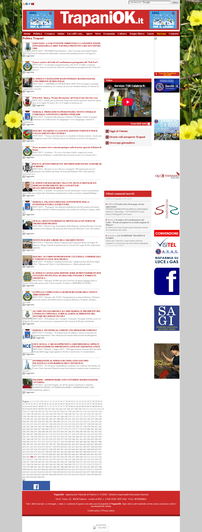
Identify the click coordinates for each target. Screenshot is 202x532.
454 (31, 452)
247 (43, 426)
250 (54, 426)
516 (28, 459)
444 (73, 449)
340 (77, 437)
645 (39, 474)
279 (84, 429)
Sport (89, 33)
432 (28, 449)
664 (31, 477)
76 (61, 406)
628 (54, 472)
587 (58, 467)
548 (69, 462)
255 (73, 426)
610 (66, 469)
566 (58, 464)
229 (54, 424)
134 (92, 411)
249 (50, 426)
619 (100, 469)
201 (28, 421)
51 (75, 404)
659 (92, 474)
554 (92, 462)
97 (37, 409)
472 (100, 452)
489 (84, 454)
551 (81, 462)
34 (29, 404)
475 (31, 454)
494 (24, 457)
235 (77, 424)
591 (73, 467)
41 (48, 404)
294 (62, 431)
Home (27, 33)
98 (40, 409)
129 (73, 411)
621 (28, 472)
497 (35, 457)
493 (100, 454)
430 (100, 447)
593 (81, 467)
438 (50, 449)
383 (81, 442)
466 (77, 452)
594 (84, 467)
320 (81, 434)
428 (92, 447)
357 (62, 439)
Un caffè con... (75, 33)
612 (73, 469)
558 (28, 464)
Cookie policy (94, 510)
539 (35, 462)
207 (50, 421)
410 (24, 447)
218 (92, 421)
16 (61, 401)
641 (24, 474)
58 (93, 404)
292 (54, 431)
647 (47, 474)
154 (88, 414)
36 (34, 404)
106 (68, 409)
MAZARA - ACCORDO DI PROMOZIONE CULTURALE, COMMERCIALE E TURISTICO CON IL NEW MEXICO (67, 257)
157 (100, 414)
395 (47, 444)
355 (54, 439)
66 (34, 406)
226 (43, 424)
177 (96, 416)
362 (81, 439)
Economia (109, 33)
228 (50, 424)
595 (88, 467)
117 (28, 411)
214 (77, 421)
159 (28, 416)
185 (47, 419)
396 (50, 444)
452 (24, 452)
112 (91, 409)
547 (66, 462)
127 (66, 411)
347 (24, 439)
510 (84, 457)
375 (50, 442)
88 (93, 406)
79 (69, 406)
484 (66, 454)
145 (54, 414)
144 (50, 414)
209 (58, 421)
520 (43, 459)
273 (62, 429)
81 (75, 406)
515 (24, 459)
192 (73, 419)
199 (100, 419)
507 (73, 457)
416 (47, 447)
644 (35, 474)
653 (69, 474)
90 (99, 406)
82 (77, 406)
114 (98, 409)
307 (31, 434)
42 (50, 404)
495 (28, 457)
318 (73, 434)
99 (42, 409)
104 (60, 409)
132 (84, 411)
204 (39, 421)
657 (84, 474)
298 (77, 431)
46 (61, 404)
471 (96, 452)
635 (81, 472)
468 (84, 452)
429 (96, 447)
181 (31, 419)
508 (77, 457)
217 (88, 421)
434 (35, 449)
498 (39, 457)
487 (77, 454)
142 (43, 414)
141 (39, 414)
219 (96, 421)
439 (54, 449)
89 (96, 406)
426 (84, 447)
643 (31, 474)
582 (39, 467)
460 (54, 452)
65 (32, 406)
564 (50, 464)
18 (66, 401)
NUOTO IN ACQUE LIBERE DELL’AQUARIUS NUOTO (58, 240)
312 (50, 434)
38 (40, 404)
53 (80, 404)
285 (28, 431)
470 (92, 452)
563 (47, 464)
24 (83, 401)
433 (31, 449)
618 (96, 469)
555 (96, 462)
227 (47, 424)
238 (88, 424)
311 (47, 434)
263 (24, 429)
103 (57, 409)
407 (92, 444)
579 (28, 467)
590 (69, 467)
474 (28, 454)
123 (50, 411)
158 (24, 416)
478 (43, 454)
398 (58, 444)
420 (62, 447)
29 (96, 401)
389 (24, 444)
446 (81, 449)
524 (58, 459)
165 (50, 416)
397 (54, 444)
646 (43, 474)
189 (62, 419)
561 (39, 464)
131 (81, 411)
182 (35, 419)
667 (43, 477)
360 (73, 439)
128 (69, 411)
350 (35, 439)
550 (77, 462)
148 (66, 414)
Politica (37, 33)
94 (29, 409)
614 (81, 469)
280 (88, 429)
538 (31, 462)
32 (24, 404)
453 (28, 452)
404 (81, 444)
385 (88, 442)
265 (31, 429)
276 (73, 429)
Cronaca (50, 33)
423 (73, 447)
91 (101, 406)
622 (31, 472)
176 (92, 416)
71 (48, 406)
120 (39, 411)
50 (72, 404)
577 (100, 464)
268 (43, 429)
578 (24, 467)
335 (58, 437)
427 (88, 447)
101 (49, 409)
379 (66, 442)
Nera (98, 33)
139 (31, 414)
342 (84, 437)
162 (39, 416)
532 (88, 459)
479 (47, 454)
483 (62, 454)
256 (77, 426)
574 (88, 464)
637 (88, 472)
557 (24, 464)
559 (31, 464)
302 (92, 431)
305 (24, 434)
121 (43, 411)
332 (47, 437)
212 (69, 421)
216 (84, 421)
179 (24, 419)
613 (77, 469)
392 (35, 444)
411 (28, 447)
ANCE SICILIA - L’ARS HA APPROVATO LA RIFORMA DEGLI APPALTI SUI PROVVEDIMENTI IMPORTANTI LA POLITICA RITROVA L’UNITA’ (66, 345)
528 (73, 459)
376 (54, 442)
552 (84, 462)
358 (66, 439)
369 (28, 442)
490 (88, 454)
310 (43, 434)
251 (58, 426)
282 (96, 429)
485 (69, 454)
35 (32, 404)
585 (50, 467)
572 (81, 464)
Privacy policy (108, 510)
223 (31, 424)
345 (96, 437)
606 (50, 469)
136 (100, 411)
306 (28, 434)
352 (43, 439)
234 (73, 424)
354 (50, 439)
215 (81, 421)
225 (39, 424)
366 (96, 439)
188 (58, 419)
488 (81, 454)
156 (96, 414)
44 (56, 404)
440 (58, 449)
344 (92, 437)
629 (58, 472)
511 (88, 457)
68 (40, 406)
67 (37, 406)
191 (69, 419)
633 (73, 472)
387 (96, 442)
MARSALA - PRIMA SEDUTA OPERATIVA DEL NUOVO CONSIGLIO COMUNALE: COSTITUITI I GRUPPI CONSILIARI (64, 113)
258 (84, 426)
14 (56, 401)
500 (47, 457)
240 (96, 424)
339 (73, 437)
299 (81, 431)
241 (100, 424)
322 (88, 434)
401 (69, 444)
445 (77, 449)
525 (62, 459)
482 (58, 454)
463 (66, 452)
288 (39, 431)
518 (35, 459)
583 (43, 467)
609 (62, 469)
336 (62, 437)
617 (92, 469)
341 (81, 437)
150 (73, 414)
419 (58, 447)
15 (58, 401)
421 (66, 447)
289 (43, 431)
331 (43, 437)
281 (92, 429)
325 (100, 434)
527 (69, 459)
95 (32, 409)
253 (66, 426)
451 (100, 449)
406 (88, 444)
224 (35, 424)
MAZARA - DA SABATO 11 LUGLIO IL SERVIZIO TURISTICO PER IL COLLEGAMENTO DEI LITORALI (65, 132)
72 (50, 406)
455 (35, 452)
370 (31, 442)
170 (69, 416)
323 (92, 434)
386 (92, 442)
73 (53, 406)
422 (69, 447)
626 (47, 472)
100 (45, 409)
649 (54, 474)
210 (62, 421)
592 (77, 467)
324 (96, 434)
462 (62, 452)
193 (77, 419)
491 (92, 454)
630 (62, 472)
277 (77, 429)
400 (66, 444)
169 (66, 416)
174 (84, 416)
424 (77, 447)
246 (39, 426)
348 (28, 439)
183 (39, 419)
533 (92, 459)
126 (62, 411)
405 (84, 444)
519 (39, 459)
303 (96, 431)
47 (64, 404)
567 (62, 464)
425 (81, 447)
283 (100, 429)
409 (100, 444)
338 (69, 437)
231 (62, 424)
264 (28, 429)
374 (47, 442)
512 (92, 457)
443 (69, 449)
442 (66, 449)
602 (35, 469)
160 (31, 416)
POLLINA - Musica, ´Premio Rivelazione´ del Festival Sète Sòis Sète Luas (65, 98)
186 (50, 419)
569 (69, 464)
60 (99, 404)
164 (47, 416)
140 (35, 414)
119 (35, 411)
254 (69, 426)
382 (77, 442)
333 (50, 437)
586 (54, 467)
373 (43, 442)
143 (47, 414)
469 (88, 452)
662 (24, 477)
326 (24, 437)
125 (58, 411)
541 (43, 462)
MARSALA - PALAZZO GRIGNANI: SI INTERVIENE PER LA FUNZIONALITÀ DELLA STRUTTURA (61, 203)
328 (31, 437)
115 (102, 409)
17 (64, 401)
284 (24, 431)
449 (92, 449)
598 (100, 467)
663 (28, 477)
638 (92, 472)
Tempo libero (137, 33)
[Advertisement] (128, 56)
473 (24, 454)
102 (53, 409)
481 (54, 454)
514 (100, 457)
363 (84, 439)
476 (35, 454)
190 (66, 419)
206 (47, 421)
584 (47, 467)
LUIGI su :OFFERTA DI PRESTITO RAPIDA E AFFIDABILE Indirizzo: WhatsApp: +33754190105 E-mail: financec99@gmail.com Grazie (127, 199)
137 (24, 414)
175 (88, 416)
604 (43, 469)
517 (31, 459)
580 (31, 467)
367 (100, 439)
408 (96, 444)
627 (50, 472)
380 (69, 442)
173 (81, 416)
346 (100, 437)
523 (54, 459)
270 (50, 429)
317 (69, 434)
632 (69, 472)
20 (72, 401)
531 (84, 459)
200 (24, 421)
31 (101, 401)
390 (28, 444)
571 (77, 464)
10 (45, 401)
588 (62, 467)
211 (66, 421)
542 (47, 462)
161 (35, 416)
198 (96, 419)
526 (66, 459)
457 (43, 452)
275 (69, 429)
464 (69, 452)
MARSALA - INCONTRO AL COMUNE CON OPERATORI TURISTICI (65, 330)
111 (87, 409)
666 (39, 477)
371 (35, 442)
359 (69, 439)
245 (35, 426)
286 (31, 431)
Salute (61, 33)
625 (43, 472)
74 (56, 406)
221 (24, 424)
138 (28, 414)
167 (58, 416)
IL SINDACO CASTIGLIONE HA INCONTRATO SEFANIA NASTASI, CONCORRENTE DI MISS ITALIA (64, 80)
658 (88, 474)
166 (54, 416)
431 (24, 449)
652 (66, 474)
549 (73, 462)
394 (43, 444)
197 (92, 419)
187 (54, 419)
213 (73, 421)
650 (58, 474)
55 (85, 404)
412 (31, 447)
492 (96, 454)
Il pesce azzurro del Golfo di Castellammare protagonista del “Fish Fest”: (65, 62)
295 (66, 431)
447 (84, 449)
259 (88, 426)
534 (96, 459)
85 (85, 406)
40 (45, 404)
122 (47, 411)
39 (42, 404)
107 (72, 409)
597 (96, 467)
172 (77, 416)
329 (35, 437)
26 (88, 401)
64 (29, 406)
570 (73, 464)
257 (81, 426)
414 (39, 447)
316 (66, 434)
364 (88, 439)
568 (66, 464)
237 (84, 424)
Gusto (150, 33)
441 (62, 449)
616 (88, 469)
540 (39, 462)
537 (28, 462)
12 (50, 401)
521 (47, 459)
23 (80, 401)
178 (100, 416)
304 (100, 431)
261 (96, 426)
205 (43, 421)
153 (84, 414)
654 (73, 474)
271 (54, 429)
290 (47, 431)
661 (100, 474)
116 (24, 411)
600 (28, 469)
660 (96, 474)
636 (84, 472)
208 (54, 421)
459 (50, 452)
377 (58, 442)
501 (50, 457)
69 (42, 406)
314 (58, 434)
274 (66, 429)
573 (84, 464)
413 (35, 447)
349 (31, 439)
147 (62, 414)
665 (35, 477)
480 (50, 454)
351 (39, 439)
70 (45, 406)
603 (39, 469)
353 (47, 439)
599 (24, 469)
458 (47, 452)
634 (77, 472)
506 (69, 457)
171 (73, 416)
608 (58, 469)
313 (54, 434)
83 (80, 406)
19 (69, 401)
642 (28, 474)
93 (26, 409)
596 (92, 467)
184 (43, 419)
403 (77, 444)
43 (53, 404)
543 (50, 462)
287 (35, 431)
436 (43, 449)
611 (69, 469)
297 (73, 431)
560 (35, 464)
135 (96, 411)
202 (31, 421)
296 (69, 431)
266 (35, 429)
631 (66, 472)
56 (88, 404)
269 (47, 429)
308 (35, 434)
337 (66, 437)
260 (92, 426)
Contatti (173, 33)
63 (26, 406)
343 (88, 437)
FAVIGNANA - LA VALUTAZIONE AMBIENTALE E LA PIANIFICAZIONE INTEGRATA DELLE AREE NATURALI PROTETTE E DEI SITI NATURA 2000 (67, 46)
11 (48, 401)
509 (81, 457)
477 (39, 454)
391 (31, 444)
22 (77, 401)
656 (81, 474)
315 (62, 434)
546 (62, 462)
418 (54, 447)
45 (58, 404)
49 (69, 404)
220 (100, 421)
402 (73, 444)
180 (28, 419)
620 (24, 472)
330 (39, 437)
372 (39, 442)
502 (54, 457)
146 (58, 414)
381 (73, 442)
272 (58, 429)
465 (73, 452)
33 (26, 404)
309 (39, 434)
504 (62, 457)
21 (75, 401)
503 (58, 457)
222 (28, 424)
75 (58, 406)
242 (24, 426)
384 (84, 442)
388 (100, 442)
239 (92, 424)
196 (88, 419)
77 (64, 406)
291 (50, 431)
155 (92, 414)
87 (91, 406)
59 (96, 404)
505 (66, 457)
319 (77, 434)
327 (28, 437)
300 (84, 431)
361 (77, 439)
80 (72, 406)
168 (62, 416)
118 (31, 411)
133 (88, 411)
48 (66, 404)
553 (88, 462)
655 (77, 474)
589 (66, 467)
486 (73, 454)
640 (100, 472)
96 (34, 409)
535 (100, 459)
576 (96, 464)
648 (50, 474)
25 (85, 401)
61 (101, 404)
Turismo (161, 33)
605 (47, 469)
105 (64, 409)
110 (83, 409)
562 (43, 464)
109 (79, 409)
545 (58, 462)
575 (92, 464)
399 (62, 444)
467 (81, 452)
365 (92, 439)
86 (88, 406)
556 (100, 462)
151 (77, 414)
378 (62, 442)
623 (35, 472)
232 (66, 424)
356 (58, 439)
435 (39, 449)
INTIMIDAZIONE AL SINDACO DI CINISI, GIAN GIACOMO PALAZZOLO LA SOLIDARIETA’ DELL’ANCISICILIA (60, 362)
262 (100, 426)
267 (39, 429)
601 (31, 469)
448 (88, 449)
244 (31, 426)
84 (83, 406)
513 (96, 457)
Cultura (122, 33)
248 (47, 426)
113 (95, 409)
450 (96, 449)
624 (39, 472)
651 (62, 474)
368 (24, 442)
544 (54, 462)
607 (54, 469)
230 (58, 424)
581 (35, 467)
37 (37, 404)
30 (99, 401)
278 (81, 429)
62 (24, 406)
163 (43, 416)
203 (35, 421)
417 (50, 447)
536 (24, 462)
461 (58, 452)
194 (81, 419)
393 (39, 444)
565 (54, 464)
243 (28, 426)
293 (58, 431)
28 (93, 401)
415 (43, 447)
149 (69, 414)
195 (84, 419)
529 (77, 459)
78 (66, 406)
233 (69, 424)
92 (24, 409)
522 (50, 459)
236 (81, 424)
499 (43, 457)
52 (77, 404)
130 (77, 411)
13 (53, 401)
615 (84, 469)
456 (39, 452)
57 (91, 404)
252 (62, 426)
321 (84, 434)
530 (81, 459)
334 (54, 437)
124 (54, 411)
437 (47, 449)
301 (88, 431)
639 (96, 472)
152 (81, 414)
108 (76, 409)
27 (91, 401)
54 (83, 404)
